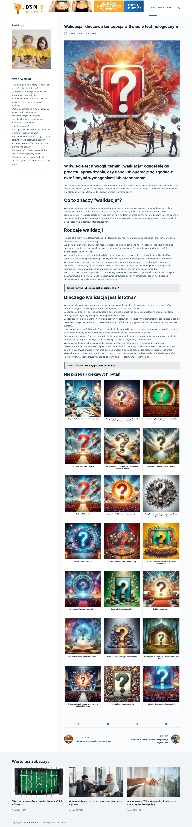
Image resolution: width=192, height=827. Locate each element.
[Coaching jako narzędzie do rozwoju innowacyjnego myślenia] (96, 782)
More (169, 8)
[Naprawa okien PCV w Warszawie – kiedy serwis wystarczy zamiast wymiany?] (153, 782)
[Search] (179, 8)
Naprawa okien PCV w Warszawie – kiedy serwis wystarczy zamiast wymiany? (29, 102)
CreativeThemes (58, 822)
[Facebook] (78, 724)
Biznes (161, 8)
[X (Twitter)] (107, 724)
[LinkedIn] (165, 724)
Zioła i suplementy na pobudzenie (28, 157)
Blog (153, 8)
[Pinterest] (136, 724)
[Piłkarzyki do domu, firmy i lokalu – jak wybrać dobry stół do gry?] (38, 782)
